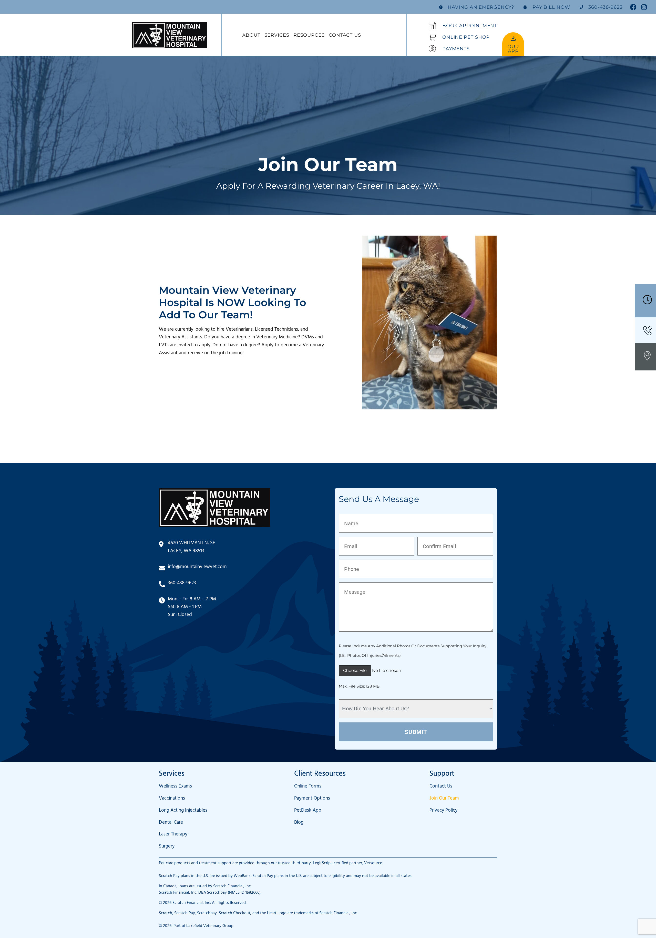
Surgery (167, 847)
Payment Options (312, 799)
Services (276, 35)
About (251, 35)
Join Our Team (444, 799)
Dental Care (171, 823)
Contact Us (345, 35)
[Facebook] (633, 7)
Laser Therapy (173, 835)
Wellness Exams (175, 787)
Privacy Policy (443, 811)
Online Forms (307, 787)
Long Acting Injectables (183, 811)
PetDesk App (307, 811)
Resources (309, 35)
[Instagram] (644, 7)
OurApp (513, 49)
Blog (298, 823)
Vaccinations (172, 799)
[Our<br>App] (513, 38)
